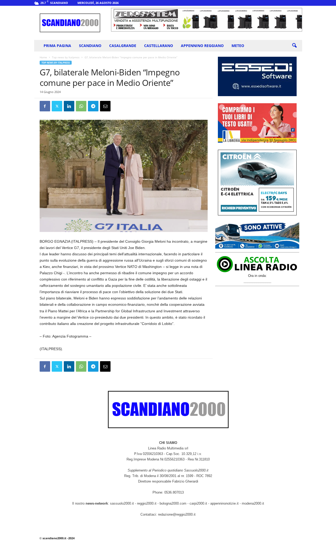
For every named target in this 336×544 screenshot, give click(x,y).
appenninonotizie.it (224, 503)
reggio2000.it (147, 503)
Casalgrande (122, 45)
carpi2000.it (198, 503)
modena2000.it (253, 503)
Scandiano (90, 45)
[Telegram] (93, 106)
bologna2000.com (173, 503)
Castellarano (158, 45)
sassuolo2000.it (122, 503)
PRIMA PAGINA (57, 45)
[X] (57, 106)
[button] (294, 45)
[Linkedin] (69, 106)
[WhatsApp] (81, 106)
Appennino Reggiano (202, 45)
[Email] (105, 106)
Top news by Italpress (66, 57)
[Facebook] (45, 106)
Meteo (238, 45)
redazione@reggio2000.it (177, 514)
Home (43, 57)
